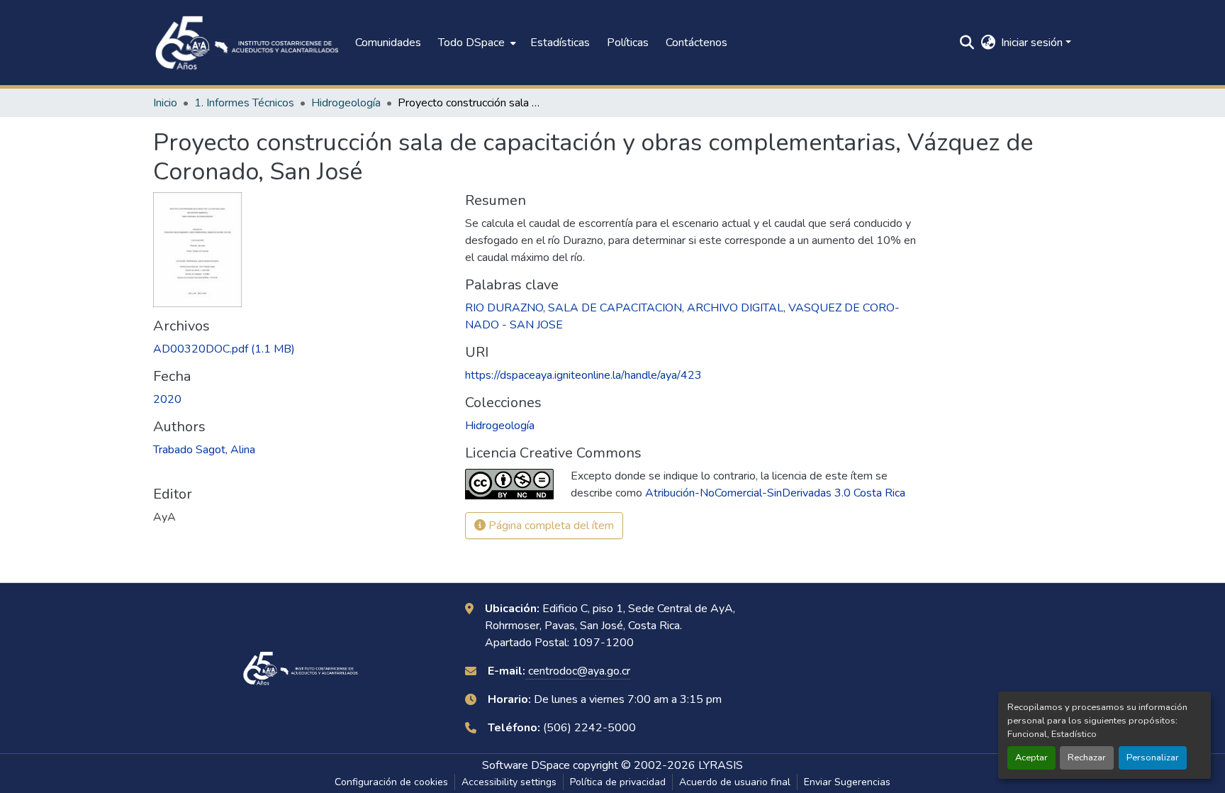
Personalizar (1152, 757)
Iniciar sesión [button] (1033, 42)
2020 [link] (167, 399)
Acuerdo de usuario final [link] (734, 782)
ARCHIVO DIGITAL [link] (735, 308)
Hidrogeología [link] (346, 103)
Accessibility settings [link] (509, 782)
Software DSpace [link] (526, 765)
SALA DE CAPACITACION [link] (615, 308)
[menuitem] (475, 42)
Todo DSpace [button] (471, 42)
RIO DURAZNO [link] (504, 308)
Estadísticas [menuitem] (560, 42)
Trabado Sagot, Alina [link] (204, 450)
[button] (247, 42)
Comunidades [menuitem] (388, 42)
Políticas (628, 42)
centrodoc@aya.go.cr (577, 671)
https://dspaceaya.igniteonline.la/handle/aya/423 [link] (583, 375)
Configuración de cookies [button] (391, 782)
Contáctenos (696, 42)
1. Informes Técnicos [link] (244, 103)
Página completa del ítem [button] (550, 525)
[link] (300, 348)
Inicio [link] (165, 103)
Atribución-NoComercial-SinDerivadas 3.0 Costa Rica (775, 493)
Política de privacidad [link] (618, 782)
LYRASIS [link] (720, 765)
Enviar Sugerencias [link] (847, 782)
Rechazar (1087, 757)
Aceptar (1031, 757)
